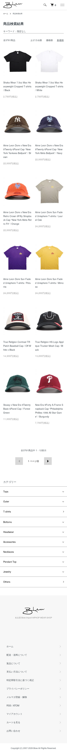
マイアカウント (14, 713)
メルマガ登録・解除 (17, 697)
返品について (13, 663)
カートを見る (13, 722)
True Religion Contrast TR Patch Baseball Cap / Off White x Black (17, 345)
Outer (6, 501)
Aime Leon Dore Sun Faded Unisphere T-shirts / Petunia (17, 282)
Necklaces (8, 551)
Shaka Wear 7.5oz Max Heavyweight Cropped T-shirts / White (49, 86)
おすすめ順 (36, 40)
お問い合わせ (13, 730)
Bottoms (7, 522)
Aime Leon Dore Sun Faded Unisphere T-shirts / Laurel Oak (49, 216)
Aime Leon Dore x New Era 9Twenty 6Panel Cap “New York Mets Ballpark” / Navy (49, 149)
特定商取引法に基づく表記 (20, 680)
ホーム (5, 13)
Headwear (8, 532)
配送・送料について (17, 654)
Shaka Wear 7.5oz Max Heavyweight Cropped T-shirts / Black (17, 86)
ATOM (16, 705)
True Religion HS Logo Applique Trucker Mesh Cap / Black (49, 345)
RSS (9, 705)
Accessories (9, 541)
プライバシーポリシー (18, 688)
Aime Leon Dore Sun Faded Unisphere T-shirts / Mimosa (49, 282)
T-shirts (7, 511)
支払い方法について (17, 671)
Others (6, 581)
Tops (5, 491)
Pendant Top (9, 561)
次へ (48, 461)
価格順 (49, 40)
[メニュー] (62, 5)
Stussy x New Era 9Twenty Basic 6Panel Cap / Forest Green (17, 408)
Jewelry (7, 571)
